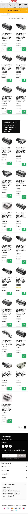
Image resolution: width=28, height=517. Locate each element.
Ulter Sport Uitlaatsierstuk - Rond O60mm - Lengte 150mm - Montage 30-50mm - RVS (21, 67)
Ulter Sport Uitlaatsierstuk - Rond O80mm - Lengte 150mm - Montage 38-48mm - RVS (7, 150)
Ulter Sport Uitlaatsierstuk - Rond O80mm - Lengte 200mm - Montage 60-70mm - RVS (21, 343)
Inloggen (15, 7)
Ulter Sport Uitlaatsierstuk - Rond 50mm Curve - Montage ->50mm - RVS (7, 342)
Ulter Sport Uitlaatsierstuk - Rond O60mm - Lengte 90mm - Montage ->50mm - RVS (7, 280)
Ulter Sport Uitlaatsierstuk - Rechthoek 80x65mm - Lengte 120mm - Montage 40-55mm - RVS (21, 183)
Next (25, 427)
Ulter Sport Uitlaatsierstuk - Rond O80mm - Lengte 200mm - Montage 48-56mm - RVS (21, 280)
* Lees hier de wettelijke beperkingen (10, 458)
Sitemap (24, 505)
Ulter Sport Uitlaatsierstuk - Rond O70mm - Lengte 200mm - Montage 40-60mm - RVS (7, 67)
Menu (4, 7)
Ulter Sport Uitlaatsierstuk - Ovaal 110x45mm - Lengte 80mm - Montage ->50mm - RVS (7, 183)
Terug (2, 1)
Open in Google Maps (14, 491)
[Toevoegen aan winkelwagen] (9, 49)
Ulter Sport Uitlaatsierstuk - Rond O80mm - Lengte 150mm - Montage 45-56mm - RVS (7, 36)
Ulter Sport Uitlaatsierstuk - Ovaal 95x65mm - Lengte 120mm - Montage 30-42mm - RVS (7, 98)
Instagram (6, 446)
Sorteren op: (12, 18)
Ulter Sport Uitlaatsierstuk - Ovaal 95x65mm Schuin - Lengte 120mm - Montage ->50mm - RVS (21, 248)
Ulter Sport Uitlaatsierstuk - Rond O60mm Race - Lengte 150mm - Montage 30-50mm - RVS (21, 216)
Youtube (10, 446)
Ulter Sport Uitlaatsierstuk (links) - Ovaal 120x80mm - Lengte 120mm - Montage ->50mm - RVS (21, 375)
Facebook (3, 446)
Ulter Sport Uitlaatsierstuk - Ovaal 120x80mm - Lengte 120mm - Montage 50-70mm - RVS (7, 312)
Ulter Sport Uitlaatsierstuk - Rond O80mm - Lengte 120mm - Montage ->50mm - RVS (21, 36)
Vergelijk (4, 45)
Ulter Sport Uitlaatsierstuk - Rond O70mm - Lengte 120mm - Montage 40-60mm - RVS (21, 98)
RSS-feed (18, 505)
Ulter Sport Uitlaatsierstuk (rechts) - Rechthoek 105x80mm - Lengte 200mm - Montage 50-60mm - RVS (7, 407)
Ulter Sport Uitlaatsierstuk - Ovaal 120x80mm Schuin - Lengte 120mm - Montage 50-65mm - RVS (7, 216)
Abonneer (22, 455)
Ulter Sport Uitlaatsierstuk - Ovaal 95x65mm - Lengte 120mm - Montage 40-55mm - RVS (7, 248)
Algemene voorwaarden (8, 505)
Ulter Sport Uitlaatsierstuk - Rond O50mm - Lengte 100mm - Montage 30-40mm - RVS (21, 312)
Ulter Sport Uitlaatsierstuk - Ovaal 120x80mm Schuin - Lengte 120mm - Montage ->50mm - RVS (7, 375)
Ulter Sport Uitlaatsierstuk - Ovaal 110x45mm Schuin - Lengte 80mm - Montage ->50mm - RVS (21, 151)
